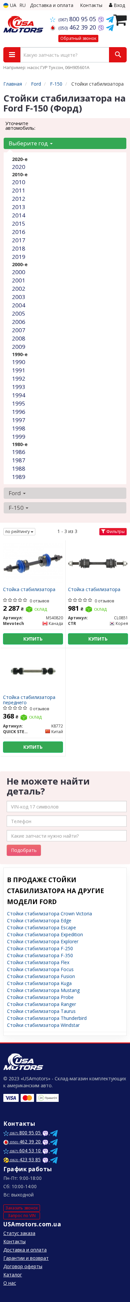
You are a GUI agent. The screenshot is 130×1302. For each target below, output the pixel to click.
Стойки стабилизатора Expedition (45, 934)
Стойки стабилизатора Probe (40, 997)
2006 (18, 322)
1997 (18, 420)
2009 (18, 346)
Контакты (91, 5)
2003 (18, 297)
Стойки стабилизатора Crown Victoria (49, 913)
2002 (18, 288)
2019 (18, 257)
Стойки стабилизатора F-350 (40, 955)
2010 (18, 182)
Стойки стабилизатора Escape (41, 927)
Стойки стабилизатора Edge (39, 920)
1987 (18, 460)
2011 (18, 190)
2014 (18, 215)
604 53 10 (26, 1150)
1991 (18, 370)
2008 (18, 338)
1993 (18, 387)
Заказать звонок (21, 1208)
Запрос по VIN (22, 1215)
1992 (18, 378)
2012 (18, 198)
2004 (18, 305)
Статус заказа (19, 1233)
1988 (18, 468)
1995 (18, 403)
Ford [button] (15, 493)
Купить (33, 639)
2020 (18, 167)
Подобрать (24, 850)
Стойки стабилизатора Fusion (41, 976)
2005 (18, 313)
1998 (18, 428)
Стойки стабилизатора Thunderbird (47, 1018)
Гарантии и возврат (26, 1258)
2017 (18, 240)
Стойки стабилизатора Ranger (41, 1004)
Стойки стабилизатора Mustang (43, 990)
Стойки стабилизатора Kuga (39, 983)
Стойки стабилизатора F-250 (40, 948)
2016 (18, 232)
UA (12, 5)
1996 (18, 412)
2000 (18, 272)
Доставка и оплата (51, 5)
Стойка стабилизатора (29, 589)
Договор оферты (22, 1266)
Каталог (12, 1274)
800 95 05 (78, 19)
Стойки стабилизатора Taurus (41, 1011)
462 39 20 (78, 27)
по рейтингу (18, 531)
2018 (18, 248)
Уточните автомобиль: (20, 125)
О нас (9, 1283)
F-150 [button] (17, 507)
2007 (18, 330)
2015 (18, 223)
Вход (118, 5)
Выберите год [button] (29, 143)
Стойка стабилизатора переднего (29, 700)
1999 (18, 436)
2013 (18, 207)
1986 (18, 452)
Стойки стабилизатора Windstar (43, 1025)
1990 (18, 362)
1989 (18, 477)
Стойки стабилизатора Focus (40, 969)
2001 (18, 280)
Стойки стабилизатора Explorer (42, 941)
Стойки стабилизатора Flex (38, 962)
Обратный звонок (78, 38)
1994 (18, 395)
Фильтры (115, 531)
